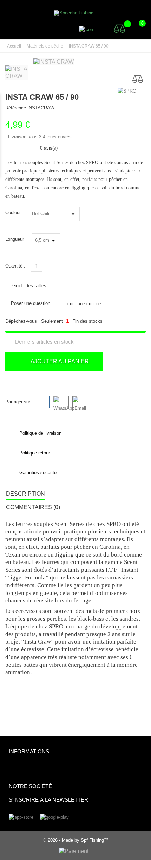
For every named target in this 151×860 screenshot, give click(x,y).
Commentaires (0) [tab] (33, 507)
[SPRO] (131, 91)
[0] (135, 28)
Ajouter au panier (59, 361)
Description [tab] (25, 494)
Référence (15, 108)
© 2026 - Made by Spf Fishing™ (76, 840)
